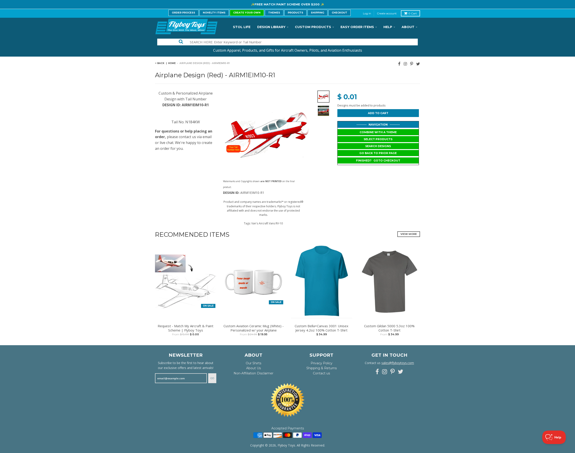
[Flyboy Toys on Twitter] (418, 63)
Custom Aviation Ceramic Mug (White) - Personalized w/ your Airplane (253, 328)
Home (172, 63)
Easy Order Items (357, 27)
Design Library (271, 27)
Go (212, 378)
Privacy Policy (321, 363)
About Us (253, 368)
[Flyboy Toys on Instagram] (405, 63)
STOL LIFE (241, 27)
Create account (387, 13)
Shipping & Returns (321, 368)
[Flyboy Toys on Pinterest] (411, 63)
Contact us (321, 373)
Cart (412, 13)
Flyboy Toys (286, 445)
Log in (367, 13)
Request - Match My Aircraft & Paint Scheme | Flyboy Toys (185, 328)
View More (408, 234)
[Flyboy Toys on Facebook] (399, 63)
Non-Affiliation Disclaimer (253, 373)
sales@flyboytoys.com (397, 363)
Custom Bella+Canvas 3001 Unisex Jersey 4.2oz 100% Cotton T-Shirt (321, 328)
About (408, 27)
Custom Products (313, 27)
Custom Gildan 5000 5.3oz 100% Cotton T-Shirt (389, 328)
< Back (159, 63)
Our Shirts (253, 363)
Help (387, 27)
